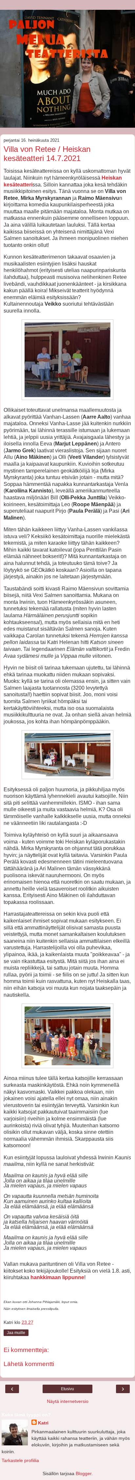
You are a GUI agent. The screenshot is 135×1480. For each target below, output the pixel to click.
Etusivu (67, 1389)
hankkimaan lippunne (57, 1277)
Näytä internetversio (67, 1401)
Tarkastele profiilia (20, 1460)
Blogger (83, 1473)
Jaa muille (16, 1332)
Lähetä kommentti (29, 1363)
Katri (43, 1422)
